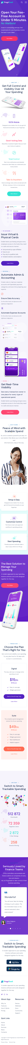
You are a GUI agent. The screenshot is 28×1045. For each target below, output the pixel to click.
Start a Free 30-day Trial (14, 696)
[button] (8, 928)
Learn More (10, 263)
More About (14, 194)
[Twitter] (2, 994)
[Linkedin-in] (7, 994)
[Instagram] (4, 994)
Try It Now (9, 38)
